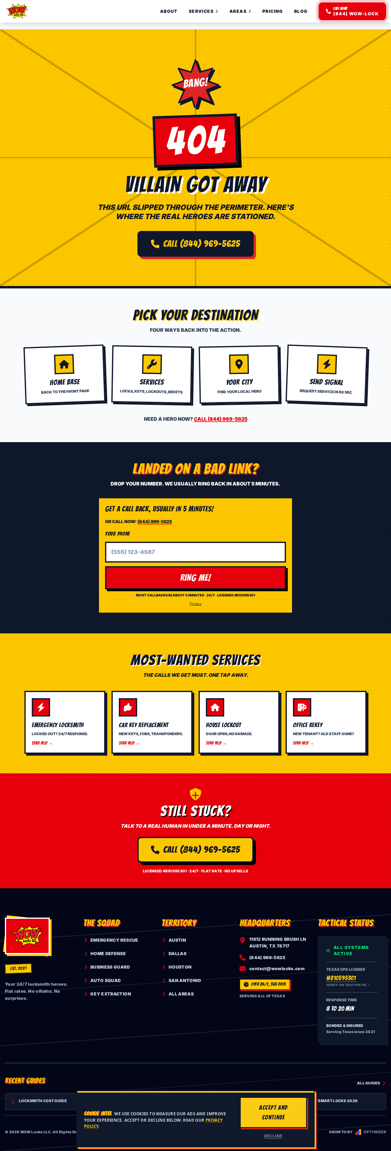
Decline (273, 1135)
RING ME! (195, 577)
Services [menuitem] (201, 11)
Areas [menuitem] (238, 11)
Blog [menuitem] (301, 11)
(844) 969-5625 (154, 521)
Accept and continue (273, 1112)
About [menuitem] (169, 11)
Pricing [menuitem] (272, 11)
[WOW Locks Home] (17, 11)
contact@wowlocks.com (277, 968)
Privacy (195, 604)
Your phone (117, 534)
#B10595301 (341, 978)
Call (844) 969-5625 (201, 243)
